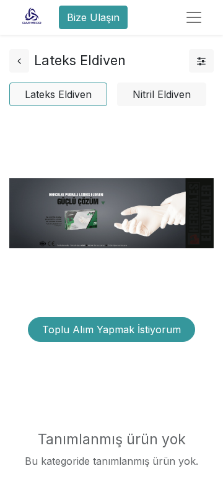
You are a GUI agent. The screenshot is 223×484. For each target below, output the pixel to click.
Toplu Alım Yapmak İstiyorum (111, 329)
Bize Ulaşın (93, 17)
